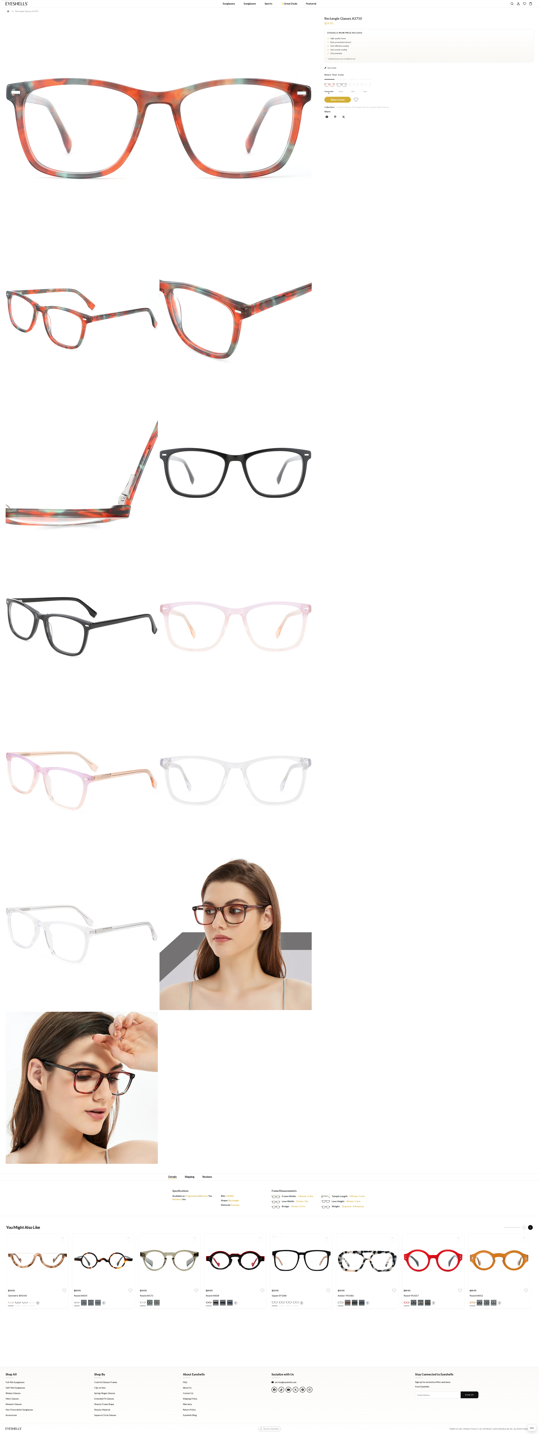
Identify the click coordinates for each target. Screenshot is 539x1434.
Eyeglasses (229, 3)
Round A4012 (476, 1295)
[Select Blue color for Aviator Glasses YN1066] (362, 1302)
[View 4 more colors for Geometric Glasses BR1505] (37, 1302)
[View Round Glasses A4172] (169, 1260)
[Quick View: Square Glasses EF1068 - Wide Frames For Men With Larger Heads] (326, 1238)
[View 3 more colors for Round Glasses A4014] (103, 1302)
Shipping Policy (190, 1398)
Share (327, 111)
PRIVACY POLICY (470, 1429)
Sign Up (469, 1395)
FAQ (185, 1382)
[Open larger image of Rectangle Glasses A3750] (159, 128)
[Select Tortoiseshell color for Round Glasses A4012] (486, 1302)
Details (172, 1176)
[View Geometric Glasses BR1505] (37, 1260)
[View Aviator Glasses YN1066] (367, 1260)
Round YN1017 (411, 1295)
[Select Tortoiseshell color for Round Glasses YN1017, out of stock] (420, 1302)
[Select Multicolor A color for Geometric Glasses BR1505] (25, 1302)
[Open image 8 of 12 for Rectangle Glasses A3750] (82, 780)
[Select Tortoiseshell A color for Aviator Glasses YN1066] (340, 1302)
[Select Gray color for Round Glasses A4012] (493, 1302)
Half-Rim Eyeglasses (15, 1387)
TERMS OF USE (455, 1429)
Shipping (189, 1176)
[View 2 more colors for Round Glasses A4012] (499, 1302)
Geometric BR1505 (17, 1295)
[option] (37, 1273)
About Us (187, 1387)
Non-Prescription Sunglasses (19, 1409)
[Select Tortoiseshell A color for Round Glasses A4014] (77, 1302)
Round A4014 (80, 1295)
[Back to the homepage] (10, 11)
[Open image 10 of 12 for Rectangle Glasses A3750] (82, 934)
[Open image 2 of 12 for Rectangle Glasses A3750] (82, 319)
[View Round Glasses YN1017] (433, 1260)
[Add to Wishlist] (356, 99)
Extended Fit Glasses (104, 1398)
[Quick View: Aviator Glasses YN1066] (392, 1238)
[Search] (512, 3)
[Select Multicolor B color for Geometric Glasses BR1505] (32, 1302)
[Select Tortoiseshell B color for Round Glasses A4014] (84, 1302)
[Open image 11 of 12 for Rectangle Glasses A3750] (236, 934)
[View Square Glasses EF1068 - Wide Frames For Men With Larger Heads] (301, 1260)
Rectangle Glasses (361, 107)
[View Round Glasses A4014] (103, 1260)
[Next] (530, 1227)
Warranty (187, 1404)
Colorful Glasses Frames (105, 1382)
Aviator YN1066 (346, 1295)
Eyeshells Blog (190, 1415)
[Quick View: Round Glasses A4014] (128, 1238)
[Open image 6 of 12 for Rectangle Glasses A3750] (82, 627)
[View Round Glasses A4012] (499, 1260)
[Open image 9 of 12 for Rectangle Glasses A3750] (236, 780)
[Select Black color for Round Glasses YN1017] (413, 1302)
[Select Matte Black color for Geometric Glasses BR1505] (18, 1302)
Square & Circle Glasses (105, 1415)
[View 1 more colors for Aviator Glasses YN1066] (367, 1302)
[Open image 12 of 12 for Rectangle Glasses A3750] (82, 1088)
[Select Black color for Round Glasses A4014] (98, 1302)
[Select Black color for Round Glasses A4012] (479, 1302)
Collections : (329, 107)
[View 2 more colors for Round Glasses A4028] (235, 1302)
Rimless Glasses (13, 1393)
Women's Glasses (14, 1404)
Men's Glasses (12, 1398)
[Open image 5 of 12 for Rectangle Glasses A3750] (236, 473)
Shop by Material (102, 1409)
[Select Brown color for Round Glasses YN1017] (427, 1302)
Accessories (11, 1415)
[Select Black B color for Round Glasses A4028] (223, 1302)
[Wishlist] (524, 3)
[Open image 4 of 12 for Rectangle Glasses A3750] (82, 473)
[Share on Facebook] (326, 116)
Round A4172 (146, 1295)
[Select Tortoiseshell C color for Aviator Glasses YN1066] (355, 1302)
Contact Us (188, 1393)
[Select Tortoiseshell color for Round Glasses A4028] (230, 1302)
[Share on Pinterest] (335, 116)
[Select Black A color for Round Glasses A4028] (216, 1302)
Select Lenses (338, 99)
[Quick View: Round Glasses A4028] (260, 1238)
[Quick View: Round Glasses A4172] (194, 1238)
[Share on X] (343, 116)
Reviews (207, 1176)
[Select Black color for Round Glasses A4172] (150, 1302)
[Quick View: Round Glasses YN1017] (458, 1238)
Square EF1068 (279, 1295)
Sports (268, 3)
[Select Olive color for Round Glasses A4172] (143, 1302)
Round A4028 (212, 1295)
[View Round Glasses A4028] (235, 1260)
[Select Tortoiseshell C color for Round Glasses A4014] (91, 1302)
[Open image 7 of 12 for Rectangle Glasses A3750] (236, 627)
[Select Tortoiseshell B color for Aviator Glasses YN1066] (347, 1302)
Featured (311, 3)
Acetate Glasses (344, 107)
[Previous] (524, 1227)
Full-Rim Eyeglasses (15, 1382)
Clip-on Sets (100, 1387)
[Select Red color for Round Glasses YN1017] (406, 1302)
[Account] (518, 3)
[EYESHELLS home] (17, 3)
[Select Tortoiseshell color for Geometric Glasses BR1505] (11, 1302)
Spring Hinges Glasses (104, 1393)
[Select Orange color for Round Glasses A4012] (472, 1302)
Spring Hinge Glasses (379, 107)
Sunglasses (250, 3)
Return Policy (189, 1409)
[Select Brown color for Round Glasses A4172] (157, 1302)
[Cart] (530, 3)
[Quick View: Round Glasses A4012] (524, 1238)
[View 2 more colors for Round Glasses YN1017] (433, 1302)
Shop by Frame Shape (104, 1404)
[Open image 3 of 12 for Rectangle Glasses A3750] (236, 319)
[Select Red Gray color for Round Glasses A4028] (209, 1302)
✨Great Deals (289, 3)
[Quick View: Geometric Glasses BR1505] (63, 1238)
